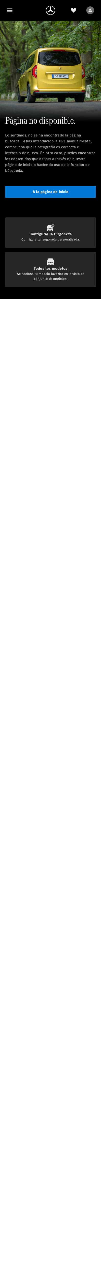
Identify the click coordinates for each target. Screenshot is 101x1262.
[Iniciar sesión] (90, 10)
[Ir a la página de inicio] (50, 10)
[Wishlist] (73, 10)
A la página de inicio (50, 191)
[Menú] (10, 10)
